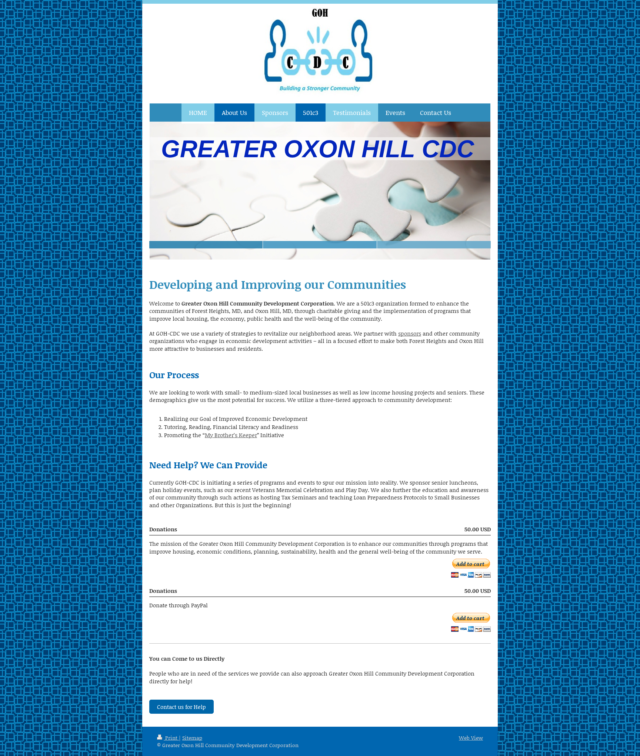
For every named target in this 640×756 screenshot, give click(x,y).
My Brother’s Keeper (231, 435)
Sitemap (192, 738)
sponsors (409, 333)
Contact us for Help (181, 707)
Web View (471, 738)
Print (171, 738)
